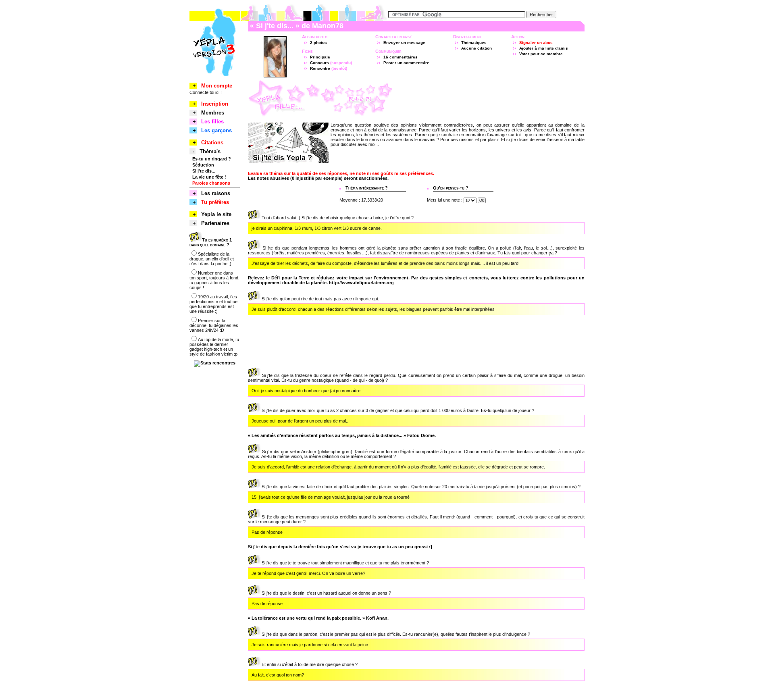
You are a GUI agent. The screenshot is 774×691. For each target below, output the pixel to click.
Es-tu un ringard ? (211, 158)
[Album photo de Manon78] (275, 75)
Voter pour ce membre (541, 54)
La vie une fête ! (209, 177)
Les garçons (216, 130)
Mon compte (216, 86)
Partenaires (215, 223)
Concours (319, 62)
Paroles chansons (211, 183)
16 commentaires (400, 57)
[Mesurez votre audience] (214, 362)
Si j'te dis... (203, 171)
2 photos (318, 42)
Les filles (212, 122)
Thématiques (474, 42)
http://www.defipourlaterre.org (361, 282)
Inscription (214, 104)
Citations (212, 142)
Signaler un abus (536, 42)
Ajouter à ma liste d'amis (543, 48)
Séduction (203, 164)
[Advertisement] (490, 98)
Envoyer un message (404, 42)
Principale (320, 57)
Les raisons (215, 193)
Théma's (210, 151)
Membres (212, 113)
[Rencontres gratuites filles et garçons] (214, 77)
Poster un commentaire (406, 62)
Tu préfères (215, 202)
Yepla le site (216, 214)
